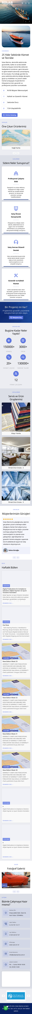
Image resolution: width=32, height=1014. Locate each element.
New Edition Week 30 (10, 770)
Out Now (6, 625)
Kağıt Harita (16, 148)
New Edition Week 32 (10, 698)
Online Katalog (10, 115)
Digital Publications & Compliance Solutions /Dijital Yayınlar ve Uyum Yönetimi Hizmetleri (15, 590)
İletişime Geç (17, 318)
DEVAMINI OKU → (8, 603)
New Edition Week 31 (10, 734)
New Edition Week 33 (10, 661)
